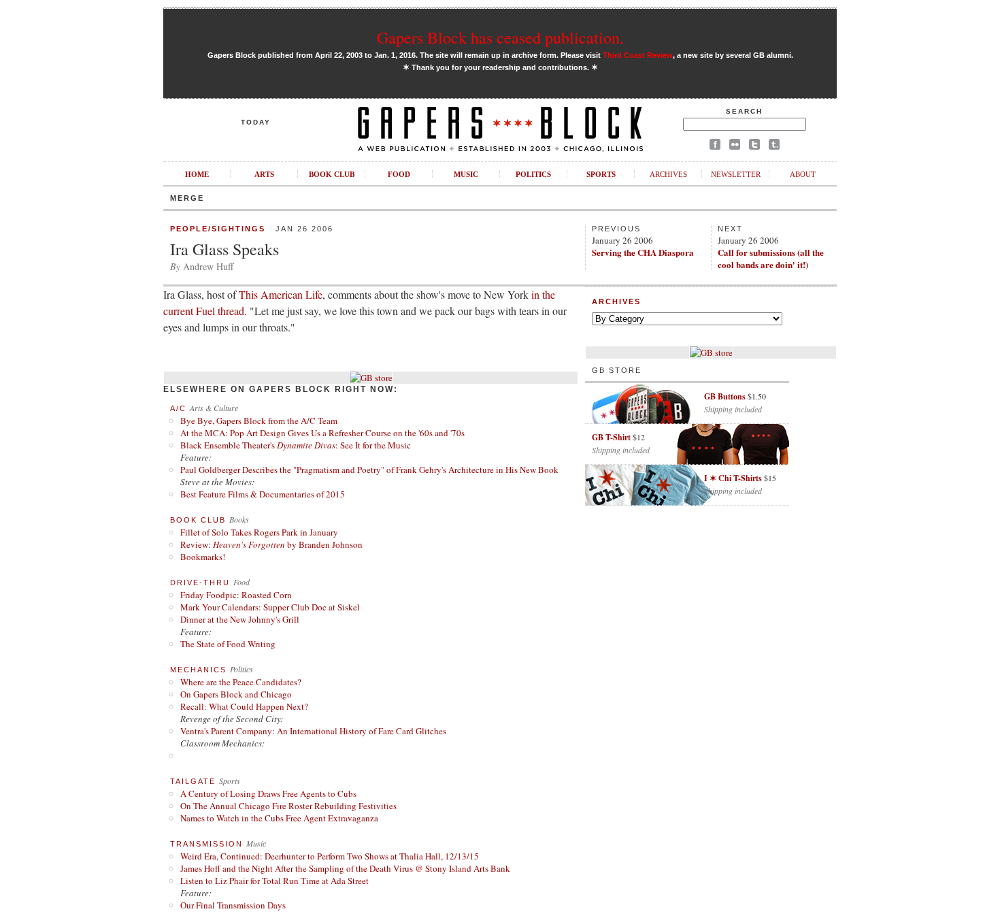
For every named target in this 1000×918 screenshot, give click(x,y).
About (803, 174)
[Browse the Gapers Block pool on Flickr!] (735, 147)
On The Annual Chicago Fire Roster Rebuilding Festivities (288, 806)
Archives (668, 174)
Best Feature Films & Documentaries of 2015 (262, 494)
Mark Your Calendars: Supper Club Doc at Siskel (270, 607)
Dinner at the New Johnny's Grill (239, 619)
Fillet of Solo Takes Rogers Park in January (259, 532)
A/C (178, 408)
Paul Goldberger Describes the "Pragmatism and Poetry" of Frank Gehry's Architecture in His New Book (369, 469)
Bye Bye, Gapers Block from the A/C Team (258, 420)
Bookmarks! (202, 557)
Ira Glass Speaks (224, 249)
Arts (264, 174)
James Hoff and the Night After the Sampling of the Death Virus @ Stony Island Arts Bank (345, 868)
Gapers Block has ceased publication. (500, 37)
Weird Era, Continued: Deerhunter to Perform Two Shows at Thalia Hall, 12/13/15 (329, 856)
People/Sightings (217, 229)
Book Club (331, 174)
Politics (533, 174)
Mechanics (198, 670)
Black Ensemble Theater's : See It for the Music (295, 445)
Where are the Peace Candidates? (240, 682)
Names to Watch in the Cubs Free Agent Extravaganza (279, 818)
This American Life (280, 294)
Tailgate (193, 781)
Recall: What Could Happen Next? (244, 706)
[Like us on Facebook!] (715, 147)
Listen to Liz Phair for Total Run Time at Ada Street (274, 880)
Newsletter (736, 174)
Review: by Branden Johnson (271, 544)
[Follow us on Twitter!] (754, 147)
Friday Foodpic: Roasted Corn (236, 595)
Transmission (206, 844)
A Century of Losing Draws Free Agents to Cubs (268, 793)
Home (197, 174)
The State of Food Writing (228, 644)
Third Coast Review (638, 55)
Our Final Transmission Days (233, 905)
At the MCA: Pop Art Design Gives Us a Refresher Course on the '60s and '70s (322, 433)
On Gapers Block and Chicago (236, 694)
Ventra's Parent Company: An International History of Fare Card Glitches (313, 731)
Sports (601, 174)
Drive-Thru (200, 582)
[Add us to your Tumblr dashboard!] (774, 147)
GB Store (616, 370)
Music (466, 174)
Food (399, 174)
